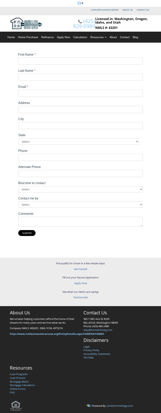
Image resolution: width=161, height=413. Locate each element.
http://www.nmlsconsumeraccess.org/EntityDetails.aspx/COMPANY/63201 (57, 334)
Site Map (88, 357)
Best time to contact (31, 183)
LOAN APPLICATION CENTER (105, 10)
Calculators (80, 37)
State (22, 135)
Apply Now (63, 37)
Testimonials (80, 297)
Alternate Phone (29, 167)
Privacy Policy (91, 350)
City (21, 119)
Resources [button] (97, 37)
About (113, 37)
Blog (135, 37)
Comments (25, 213)
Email (23, 86)
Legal (86, 346)
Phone (22, 150)
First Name (27, 54)
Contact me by (28, 198)
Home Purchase (28, 37)
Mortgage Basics (19, 381)
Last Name (26, 70)
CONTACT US (143, 10)
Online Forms (18, 389)
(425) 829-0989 (84, 23)
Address (24, 103)
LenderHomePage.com (119, 405)
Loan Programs (19, 374)
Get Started (80, 269)
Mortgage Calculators (22, 385)
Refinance (47, 37)
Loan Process (17, 378)
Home (11, 37)
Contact (125, 37)
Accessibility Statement (96, 354)
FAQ (12, 392)
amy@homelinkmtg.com (97, 330)
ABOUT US (128, 10)
